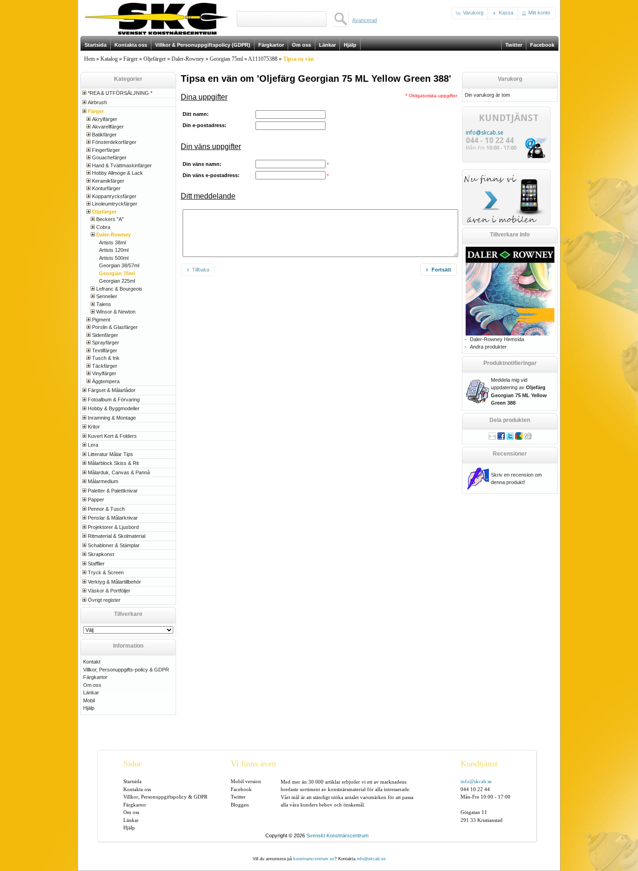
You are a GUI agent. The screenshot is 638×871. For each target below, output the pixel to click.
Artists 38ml (112, 242)
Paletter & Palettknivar (113, 490)
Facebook (241, 789)
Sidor (132, 763)
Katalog (109, 59)
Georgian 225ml (117, 281)
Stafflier (96, 563)
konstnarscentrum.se (313, 859)
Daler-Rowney (187, 59)
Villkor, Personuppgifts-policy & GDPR (126, 669)
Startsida (132, 781)
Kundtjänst (479, 763)
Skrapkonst (101, 554)
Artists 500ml (113, 258)
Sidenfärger (105, 335)
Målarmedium (103, 481)
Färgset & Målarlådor (111, 390)
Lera (93, 445)
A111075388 (262, 59)
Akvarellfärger (108, 126)
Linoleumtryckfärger (114, 204)
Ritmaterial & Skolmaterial (116, 536)
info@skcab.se (484, 132)
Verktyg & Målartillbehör (114, 582)
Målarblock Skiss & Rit (113, 463)
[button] (470, 13)
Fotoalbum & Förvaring (114, 399)
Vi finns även (253, 763)
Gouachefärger (109, 157)
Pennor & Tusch (106, 509)
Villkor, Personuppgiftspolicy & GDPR (165, 797)
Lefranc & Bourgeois (119, 289)
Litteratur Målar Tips (110, 454)
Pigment (101, 319)
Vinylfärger (104, 373)
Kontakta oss (137, 789)
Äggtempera (106, 381)
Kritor (94, 426)
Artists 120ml (113, 250)
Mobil (89, 700)
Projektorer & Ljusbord (113, 527)
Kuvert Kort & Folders (112, 436)
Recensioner (510, 453)
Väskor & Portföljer (109, 590)
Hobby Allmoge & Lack (117, 173)
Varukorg (510, 79)
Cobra (103, 227)
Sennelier (106, 296)
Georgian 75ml (226, 59)
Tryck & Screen (106, 572)
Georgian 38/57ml (119, 265)
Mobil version (246, 781)
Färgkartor (95, 677)
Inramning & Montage (112, 418)
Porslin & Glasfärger (115, 327)
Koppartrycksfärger (114, 196)
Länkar (91, 692)
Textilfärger (104, 350)
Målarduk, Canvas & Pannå (119, 472)
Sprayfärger (105, 342)
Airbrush (97, 102)
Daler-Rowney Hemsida (497, 339)
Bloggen (240, 804)
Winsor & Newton (115, 311)
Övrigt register (104, 600)
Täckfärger (104, 366)
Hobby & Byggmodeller (114, 408)
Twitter (238, 797)
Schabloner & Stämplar (114, 545)
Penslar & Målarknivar (113, 518)
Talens (103, 304)
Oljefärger (154, 59)
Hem (89, 59)
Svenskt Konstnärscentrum (337, 835)
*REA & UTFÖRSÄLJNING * (120, 93)
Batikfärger (104, 134)
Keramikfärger (108, 181)
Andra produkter (488, 347)
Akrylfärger (104, 119)
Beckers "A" (110, 219)
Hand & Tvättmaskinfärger (122, 165)
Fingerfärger (106, 150)
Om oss (92, 685)
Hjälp (88, 708)
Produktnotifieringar (510, 363)
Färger (130, 59)
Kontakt (91, 661)
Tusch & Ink (106, 358)
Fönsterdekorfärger (114, 142)
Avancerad (364, 20)
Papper (96, 499)
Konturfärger (106, 188)
